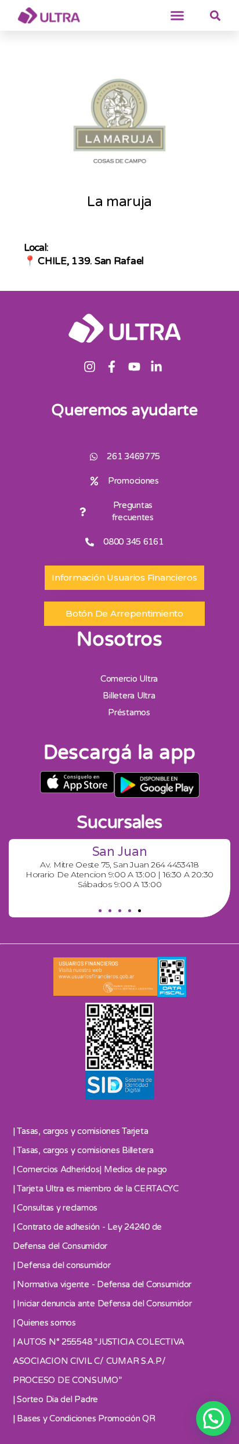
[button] (177, 16)
